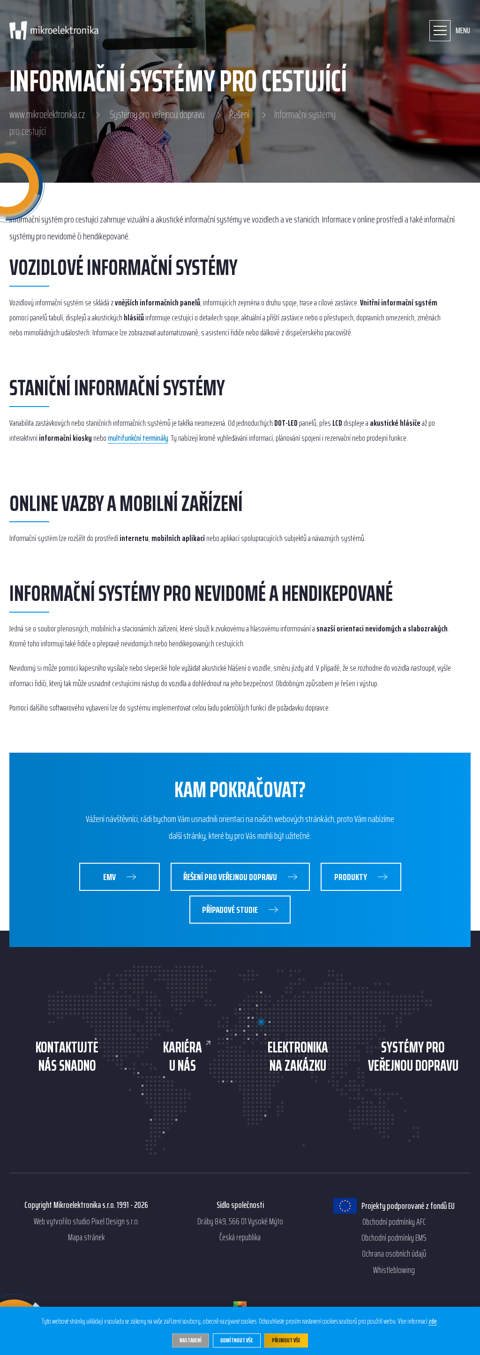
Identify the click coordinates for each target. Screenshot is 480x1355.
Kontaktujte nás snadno (67, 1056)
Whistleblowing (394, 1270)
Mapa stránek (86, 1237)
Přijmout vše (286, 1340)
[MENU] (439, 30)
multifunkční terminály (138, 439)
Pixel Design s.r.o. (115, 1221)
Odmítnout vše (236, 1340)
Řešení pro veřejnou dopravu (230, 876)
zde (432, 1321)
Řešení (239, 114)
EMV (110, 876)
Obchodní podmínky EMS (394, 1238)
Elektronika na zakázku (298, 1056)
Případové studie (230, 909)
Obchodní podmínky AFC (394, 1222)
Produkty (351, 876)
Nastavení (191, 1340)
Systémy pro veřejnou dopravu (157, 114)
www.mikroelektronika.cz (47, 114)
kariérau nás (182, 1056)
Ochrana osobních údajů (394, 1254)
